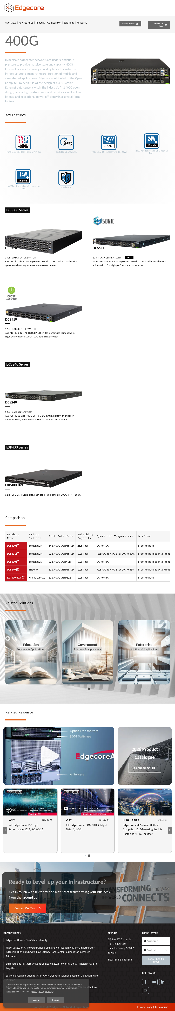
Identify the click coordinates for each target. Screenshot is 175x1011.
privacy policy (37, 991)
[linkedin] (162, 982)
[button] (85, 688)
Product (40, 22)
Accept (36, 1000)
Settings (49, 991)
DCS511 (11, 553)
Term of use (161, 1007)
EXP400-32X (14, 577)
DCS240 (11, 569)
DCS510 (11, 561)
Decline (55, 1000)
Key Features (26, 22)
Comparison (54, 22)
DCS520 (11, 545)
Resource (82, 22)
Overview (10, 22)
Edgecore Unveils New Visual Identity (26, 940)
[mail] (145, 990)
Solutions (69, 22)
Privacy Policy (144, 1007)
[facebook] (145, 982)
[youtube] (154, 982)
